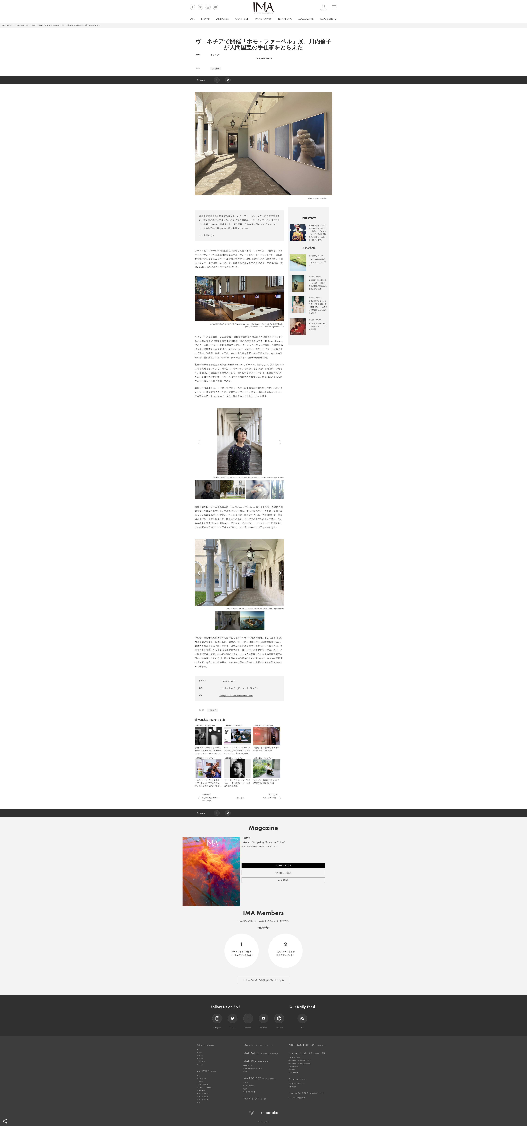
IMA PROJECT (259, 1078)
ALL (198, 1049)
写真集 (245, 1072)
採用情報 (291, 1070)
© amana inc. (263, 1122)
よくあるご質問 (294, 1057)
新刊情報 (200, 1058)
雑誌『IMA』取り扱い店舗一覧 (299, 1063)
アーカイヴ (201, 1091)
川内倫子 (216, 68)
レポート (21, 25)
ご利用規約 (292, 1087)
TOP (3, 25)
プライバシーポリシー (296, 1084)
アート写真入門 (202, 1097)
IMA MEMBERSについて (297, 1098)
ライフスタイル (202, 1094)
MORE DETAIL (283, 865)
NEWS (205, 1045)
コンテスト (201, 1061)
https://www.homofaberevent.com (236, 695)
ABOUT (245, 1083)
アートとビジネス (203, 1100)
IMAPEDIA (256, 1061)
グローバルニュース (204, 1088)
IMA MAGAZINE (248, 1086)
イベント (200, 1055)
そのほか (200, 1064)
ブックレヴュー (202, 1084)
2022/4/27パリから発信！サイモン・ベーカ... (211, 797)
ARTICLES (10, 25)
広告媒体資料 (293, 1066)
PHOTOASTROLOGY (306, 1045)
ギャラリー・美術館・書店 (252, 1069)
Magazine (263, 828)
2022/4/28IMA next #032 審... (270, 796)
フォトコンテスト (249, 1092)
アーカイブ (238, 726)
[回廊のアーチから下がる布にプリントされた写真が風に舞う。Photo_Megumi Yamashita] (239, 572)
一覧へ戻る (239, 798)
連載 (198, 1103)
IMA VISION (255, 1098)
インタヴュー (210, 726)
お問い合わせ (293, 1073)
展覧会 (199, 1052)
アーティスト (247, 1066)
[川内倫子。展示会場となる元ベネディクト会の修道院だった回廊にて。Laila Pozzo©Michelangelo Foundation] (239, 441)
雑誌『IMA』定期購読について (299, 1060)
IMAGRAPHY (261, 1053)
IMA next (258, 1045)
